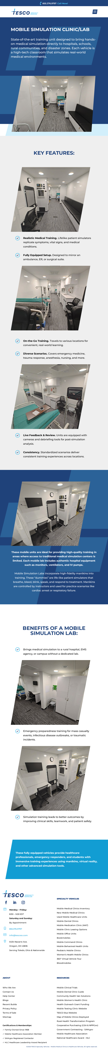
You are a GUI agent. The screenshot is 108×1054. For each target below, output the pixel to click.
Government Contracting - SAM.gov (75, 1030)
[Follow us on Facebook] (6, 902)
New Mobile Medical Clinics (71, 913)
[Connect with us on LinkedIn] (14, 902)
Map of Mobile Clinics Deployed (73, 1017)
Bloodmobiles (64, 963)
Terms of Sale (9, 1013)
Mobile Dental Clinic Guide (70, 992)
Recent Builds (10, 1004)
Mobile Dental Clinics (67, 921)
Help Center (9, 996)
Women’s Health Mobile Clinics (72, 955)
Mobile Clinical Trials (67, 988)
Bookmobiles (63, 938)
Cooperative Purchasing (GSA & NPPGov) (77, 1025)
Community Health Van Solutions (73, 996)
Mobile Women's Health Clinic (72, 1000)
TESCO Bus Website (67, 1013)
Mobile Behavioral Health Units (72, 946)
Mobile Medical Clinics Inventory (73, 909)
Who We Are (9, 988)
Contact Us (8, 992)
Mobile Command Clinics (69, 942)
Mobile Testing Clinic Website (72, 1009)
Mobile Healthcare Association (72, 1034)
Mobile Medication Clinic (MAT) (72, 925)
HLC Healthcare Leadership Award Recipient (26, 1042)
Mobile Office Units (66, 934)
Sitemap (7, 1017)
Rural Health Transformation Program (76, 1021)
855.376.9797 (49, 3)
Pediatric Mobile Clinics (69, 950)
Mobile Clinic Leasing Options (72, 930)
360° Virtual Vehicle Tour (69, 959)
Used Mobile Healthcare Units (72, 917)
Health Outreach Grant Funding (73, 1004)
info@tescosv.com (18, 935)
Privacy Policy (10, 1009)
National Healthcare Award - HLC (73, 1038)
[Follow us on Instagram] (23, 902)
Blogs (5, 1000)
